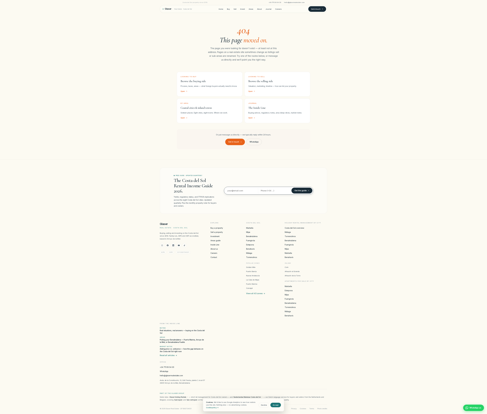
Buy (228, 9)
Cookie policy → (212, 408)
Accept (276, 405)
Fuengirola (250, 240)
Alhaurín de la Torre (292, 276)
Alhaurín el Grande (292, 271)
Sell (235, 9)
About (259, 9)
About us (214, 249)
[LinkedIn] (173, 245)
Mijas (248, 232)
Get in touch (315, 9)
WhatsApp (254, 142)
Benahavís (250, 249)
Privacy (294, 409)
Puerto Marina (251, 284)
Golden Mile (250, 267)
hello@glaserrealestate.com (294, 2)
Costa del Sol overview (294, 228)
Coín (286, 267)
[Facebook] (167, 245)
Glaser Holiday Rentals (177, 397)
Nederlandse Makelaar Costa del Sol (247, 397)
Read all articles (168, 355)
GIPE (163, 252)
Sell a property (217, 232)
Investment (215, 236)
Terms (311, 409)
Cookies (303, 409)
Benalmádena (251, 236)
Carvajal (249, 288)
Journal (268, 9)
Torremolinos (251, 257)
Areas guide (216, 240)
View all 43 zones (255, 293)
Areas (251, 9)
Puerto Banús (251, 271)
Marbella (249, 228)
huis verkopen (192, 400)
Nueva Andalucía (253, 276)
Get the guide (300, 190)
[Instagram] (162, 245)
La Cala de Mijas (252, 280)
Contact (214, 257)
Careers (278, 9)
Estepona (250, 245)
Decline (264, 405)
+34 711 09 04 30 (275, 2)
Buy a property (217, 228)
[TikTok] (184, 245)
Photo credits (322, 409)
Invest (242, 9)
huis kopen (178, 400)
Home (221, 9)
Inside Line (215, 245)
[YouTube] (179, 245)
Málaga (249, 253)
